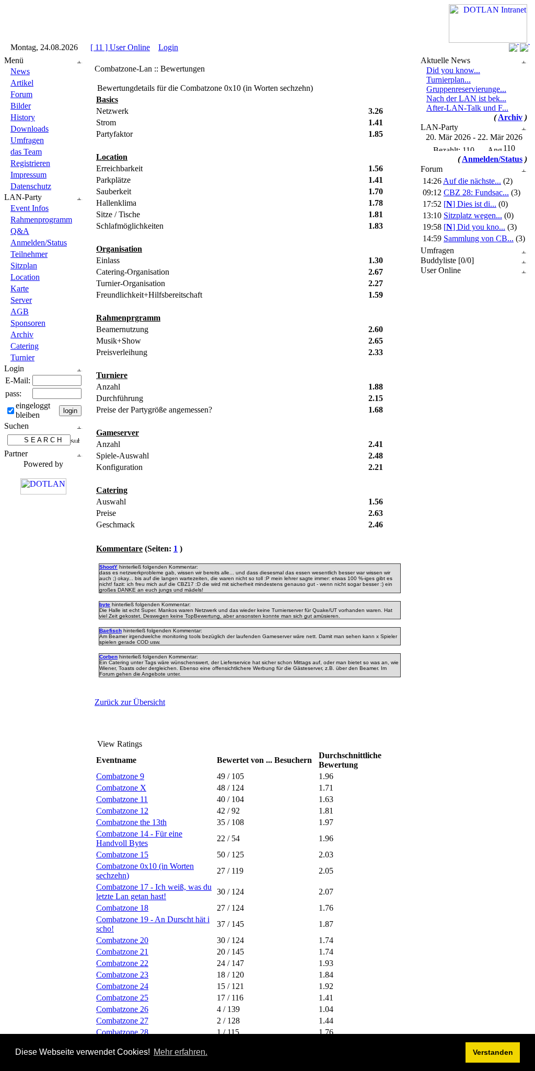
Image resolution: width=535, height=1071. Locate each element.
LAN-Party (23, 197)
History (22, 117)
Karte (19, 288)
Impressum (28, 174)
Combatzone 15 (122, 854)
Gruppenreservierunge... (466, 89)
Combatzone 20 (122, 940)
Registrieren (30, 163)
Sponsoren (27, 323)
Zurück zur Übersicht (130, 702)
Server (21, 300)
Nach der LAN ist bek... (466, 98)
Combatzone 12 (122, 810)
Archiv (21, 334)
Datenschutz (30, 186)
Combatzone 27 (122, 1020)
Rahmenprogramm (41, 219)
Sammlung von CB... (479, 238)
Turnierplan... (448, 79)
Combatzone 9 (120, 776)
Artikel (21, 82)
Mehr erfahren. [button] (180, 1052)
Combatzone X (121, 787)
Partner (16, 453)
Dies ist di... (470, 203)
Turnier (22, 357)
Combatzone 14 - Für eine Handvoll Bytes (139, 838)
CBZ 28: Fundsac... (476, 192)
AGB (19, 311)
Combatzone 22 (122, 963)
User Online (441, 270)
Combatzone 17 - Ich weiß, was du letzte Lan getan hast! (154, 891)
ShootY (108, 567)
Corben (108, 657)
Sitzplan (23, 265)
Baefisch (110, 630)
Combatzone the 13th (131, 822)
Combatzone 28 (122, 1032)
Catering (24, 346)
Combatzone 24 (122, 986)
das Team (26, 151)
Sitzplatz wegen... (473, 215)
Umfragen (27, 140)
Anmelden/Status (38, 242)
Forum (21, 94)
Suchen (16, 425)
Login (168, 47)
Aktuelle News (445, 60)
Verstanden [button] (493, 1052)
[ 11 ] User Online (120, 47)
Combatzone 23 (122, 974)
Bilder (20, 105)
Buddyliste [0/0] (447, 260)
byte (104, 604)
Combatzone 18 (122, 907)
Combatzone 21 (122, 951)
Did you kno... (474, 226)
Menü (14, 60)
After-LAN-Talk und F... (467, 107)
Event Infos (29, 208)
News (20, 71)
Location (25, 277)
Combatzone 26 (122, 1009)
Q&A (19, 231)
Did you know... (453, 70)
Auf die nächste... (472, 180)
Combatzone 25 (122, 997)
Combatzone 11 (122, 799)
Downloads (29, 128)
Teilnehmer (29, 254)
